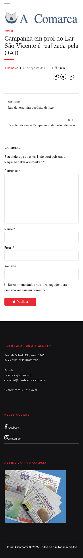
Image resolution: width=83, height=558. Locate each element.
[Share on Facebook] (56, 77)
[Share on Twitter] (63, 77)
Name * (9, 229)
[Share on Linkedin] (71, 77)
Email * (9, 247)
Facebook (13, 427)
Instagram (15, 438)
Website (10, 266)
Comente (12, 171)
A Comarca (11, 68)
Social (9, 31)
